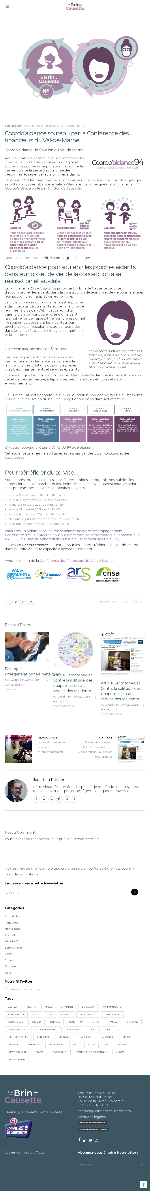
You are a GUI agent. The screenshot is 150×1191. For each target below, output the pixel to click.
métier (126, 1037)
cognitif (66, 1014)
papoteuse (34, 1044)
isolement (73, 1029)
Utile (80, 126)
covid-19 (36, 1022)
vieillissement (16, 1059)
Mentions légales (92, 1117)
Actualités (32, 126)
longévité (64, 1037)
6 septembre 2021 (63, 706)
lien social (43, 1037)
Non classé (12, 929)
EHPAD (96, 1022)
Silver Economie (17, 1052)
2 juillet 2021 (13, 126)
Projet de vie (56, 1044)
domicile (55, 1022)
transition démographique (91, 1052)
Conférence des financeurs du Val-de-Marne (76, 561)
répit (76, 1044)
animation (67, 1007)
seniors (121, 1044)
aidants (31, 1007)
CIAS (50, 1014)
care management (113, 1007)
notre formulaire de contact (89, 535)
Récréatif (21, 684)
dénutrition (76, 1022)
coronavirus (15, 1022)
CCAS (35, 1014)
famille (113, 1022)
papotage (13, 1044)
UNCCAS (120, 1052)
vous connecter (36, 839)
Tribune (10, 966)
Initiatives (48, 126)
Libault (109, 1029)
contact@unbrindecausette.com (104, 1111)
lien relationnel (18, 1037)
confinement (112, 1014)
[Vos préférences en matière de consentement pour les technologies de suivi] (143, 1184)
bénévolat (88, 1007)
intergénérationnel (46, 1029)
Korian (92, 1029)
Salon (91, 1044)
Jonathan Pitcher (116, 601)
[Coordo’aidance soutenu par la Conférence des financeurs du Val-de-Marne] (16, 790)
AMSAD (48, 1007)
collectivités (87, 1014)
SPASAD (40, 1052)
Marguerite (80, 375)
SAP (106, 1044)
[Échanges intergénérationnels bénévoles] (27, 646)
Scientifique (13, 947)
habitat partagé (17, 1029)
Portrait (10, 935)
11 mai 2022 (11, 689)
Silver (61, 126)
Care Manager (16, 1014)
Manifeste (85, 1037)
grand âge (132, 1022)
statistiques (60, 1052)
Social (71, 126)
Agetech (13, 1007)
